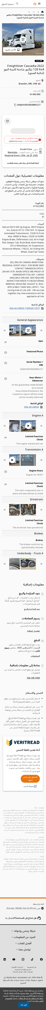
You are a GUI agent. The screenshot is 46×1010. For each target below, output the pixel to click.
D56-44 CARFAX (31, 407)
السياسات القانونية (17, 967)
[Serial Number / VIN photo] (5, 363)
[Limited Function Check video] (5, 437)
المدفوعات (35, 656)
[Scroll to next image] (4, 330)
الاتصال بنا (10, 918)
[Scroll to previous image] (41, 330)
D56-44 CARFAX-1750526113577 (24, 308)
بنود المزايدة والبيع (32, 609)
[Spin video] (5, 342)
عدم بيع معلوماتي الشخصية (23, 969)
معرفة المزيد (28, 786)
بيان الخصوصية (32, 967)
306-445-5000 (33, 678)
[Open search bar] (17, 3)
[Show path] (33, 12)
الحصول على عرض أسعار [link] (30, 778)
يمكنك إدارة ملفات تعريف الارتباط (31, 998)
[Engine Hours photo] (5, 471)
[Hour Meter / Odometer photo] (5, 378)
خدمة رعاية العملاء (15, 141)
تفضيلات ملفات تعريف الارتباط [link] (23, 972)
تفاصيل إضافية (33, 631)
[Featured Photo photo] (5, 352)
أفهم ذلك (23, 1005)
